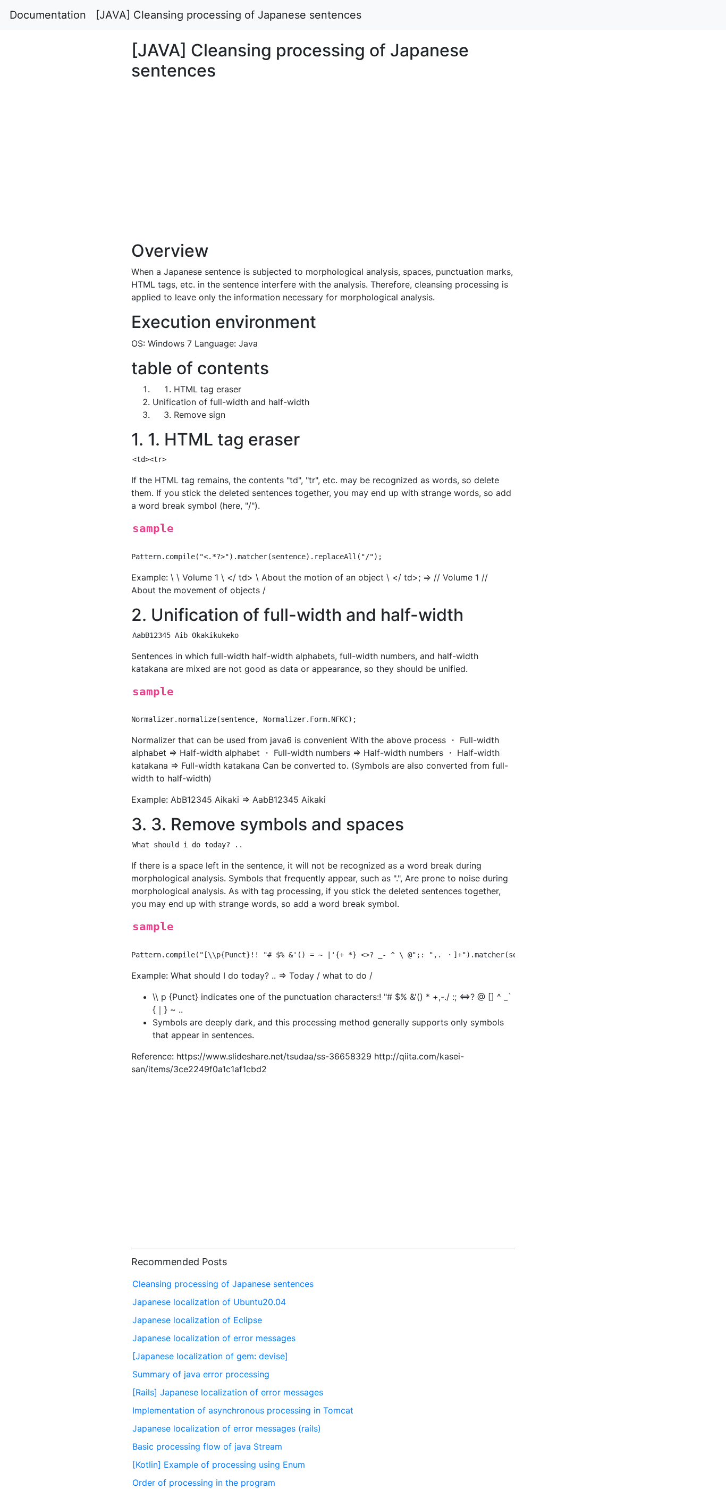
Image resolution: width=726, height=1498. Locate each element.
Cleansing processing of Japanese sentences (223, 1283)
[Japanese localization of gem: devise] (210, 1356)
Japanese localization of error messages (214, 1338)
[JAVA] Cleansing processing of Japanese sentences (228, 15)
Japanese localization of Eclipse (197, 1320)
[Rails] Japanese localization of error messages (227, 1392)
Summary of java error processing (200, 1374)
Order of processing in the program (203, 1482)
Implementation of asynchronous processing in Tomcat (242, 1410)
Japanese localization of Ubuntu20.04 (209, 1302)
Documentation (48, 15)
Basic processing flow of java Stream (207, 1446)
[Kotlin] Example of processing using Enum (218, 1464)
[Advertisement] (588, 459)
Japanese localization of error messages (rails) (226, 1428)
